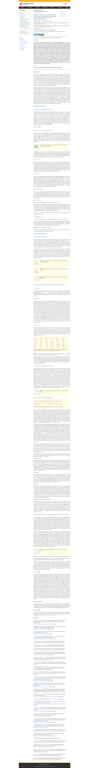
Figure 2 (67, 240)
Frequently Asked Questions (25, 27)
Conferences (45, 7)
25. (34, 738)
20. (34, 713)
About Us (60, 7)
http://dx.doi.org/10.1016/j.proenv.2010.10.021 (41, 722)
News (52, 7)
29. (34, 754)
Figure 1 (65, 113)
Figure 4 (62, 290)
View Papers (22, 13)
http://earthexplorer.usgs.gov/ (65, 180)
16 (54, 140)
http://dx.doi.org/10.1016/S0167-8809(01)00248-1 (42, 735)
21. (34, 718)
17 (61, 195)
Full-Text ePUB (62, 14)
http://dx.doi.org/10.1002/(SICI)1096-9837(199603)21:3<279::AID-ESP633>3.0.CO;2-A (48, 703)
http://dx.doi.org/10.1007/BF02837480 (40, 746)
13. (34, 676)
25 (36, 464)
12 (67, 120)
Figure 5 (67, 378)
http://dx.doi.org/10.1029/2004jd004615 (40, 680)
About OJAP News (23, 26)
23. (34, 729)
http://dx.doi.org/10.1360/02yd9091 (39, 716)
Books (37, 7)
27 (57, 481)
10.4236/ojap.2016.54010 (38, 12)
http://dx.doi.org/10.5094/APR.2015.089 (40, 654)
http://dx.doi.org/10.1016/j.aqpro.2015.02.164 (41, 727)
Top (20, 36)
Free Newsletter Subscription (25, 22)
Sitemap (46, 764)
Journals (30, 7)
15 (64, 133)
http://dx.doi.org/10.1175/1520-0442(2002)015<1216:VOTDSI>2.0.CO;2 (45, 696)
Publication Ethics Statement (25, 25)
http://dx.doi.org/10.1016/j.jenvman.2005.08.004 (41, 638)
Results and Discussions (24, 43)
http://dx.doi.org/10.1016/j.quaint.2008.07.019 (41, 686)
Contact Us (48, 764)
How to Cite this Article (64, 16)
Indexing (21, 12)
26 (65, 475)
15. (34, 689)
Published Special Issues (24, 32)
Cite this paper (22, 48)
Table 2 (46, 292)
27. (34, 744)
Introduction (22, 39)
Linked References (63, 15)
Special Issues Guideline (24, 33)
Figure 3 (40, 252)
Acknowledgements (23, 46)
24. (34, 733)
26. (34, 740)
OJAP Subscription (23, 21)
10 (37, 94)
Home (22, 7)
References (22, 50)
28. (34, 749)
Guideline (22, 17)
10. (34, 662)
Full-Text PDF (62, 11)
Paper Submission (23, 20)
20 (43, 330)
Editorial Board (22, 16)
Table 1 (44, 252)
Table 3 (51, 529)
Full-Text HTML (62, 12)
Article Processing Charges (24, 18)
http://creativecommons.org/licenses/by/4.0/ (41, 32)
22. (34, 724)
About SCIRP (42, 764)
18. (34, 701)
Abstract (61, 10)
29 (44, 505)
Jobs (67, 7)
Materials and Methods (23, 41)
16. (34, 694)
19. (34, 707)
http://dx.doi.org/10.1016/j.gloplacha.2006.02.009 (42, 711)
